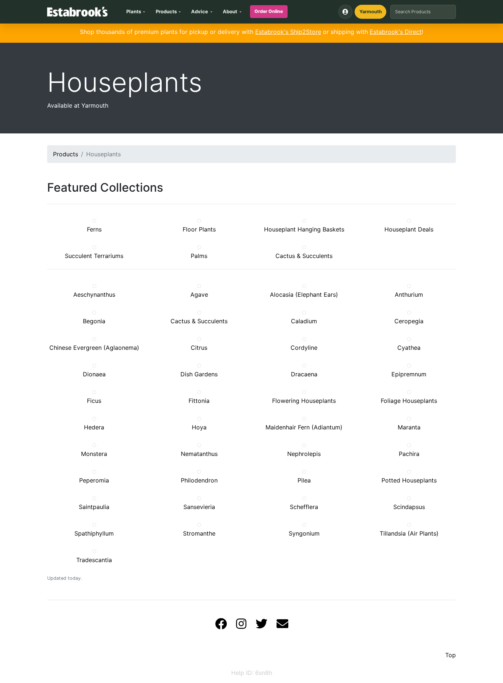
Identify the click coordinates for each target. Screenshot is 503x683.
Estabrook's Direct (396, 31)
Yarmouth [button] (370, 11)
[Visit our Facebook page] (221, 626)
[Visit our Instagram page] (241, 626)
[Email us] (282, 626)
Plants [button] (133, 11)
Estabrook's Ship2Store (288, 31)
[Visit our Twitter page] (261, 626)
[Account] (345, 12)
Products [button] (166, 11)
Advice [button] (199, 11)
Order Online (268, 11)
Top (450, 655)
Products (65, 154)
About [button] (230, 11)
